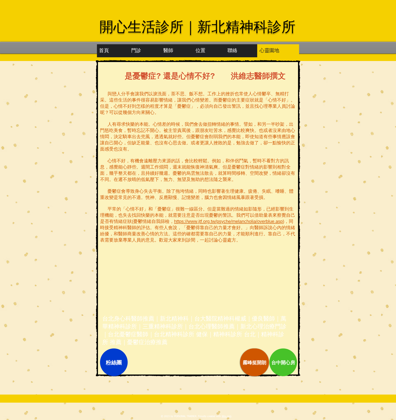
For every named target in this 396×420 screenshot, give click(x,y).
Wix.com (226, 416)
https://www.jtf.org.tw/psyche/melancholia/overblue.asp (228, 221)
